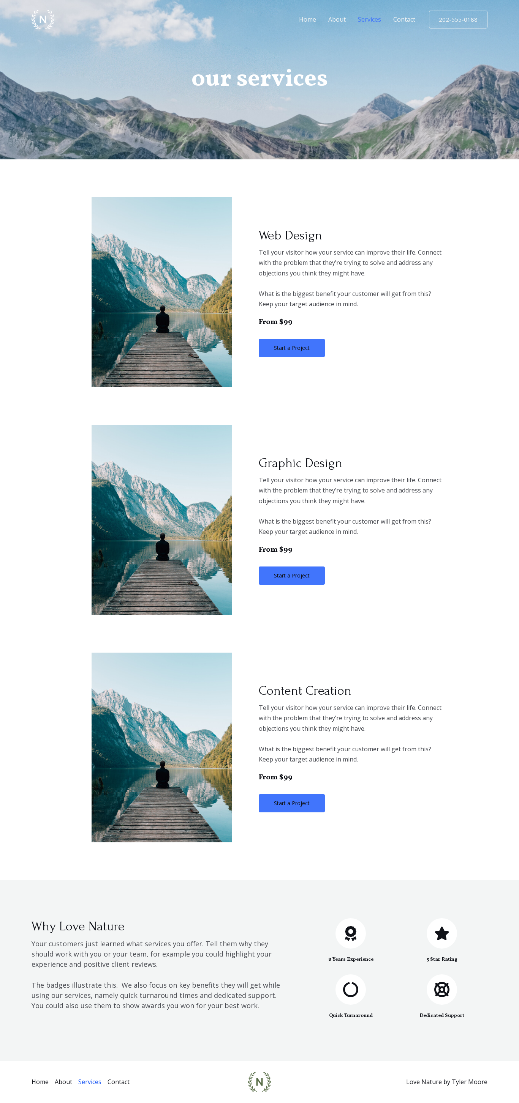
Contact (404, 19)
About (337, 19)
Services (369, 19)
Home (307, 19)
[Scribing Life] (43, 18)
